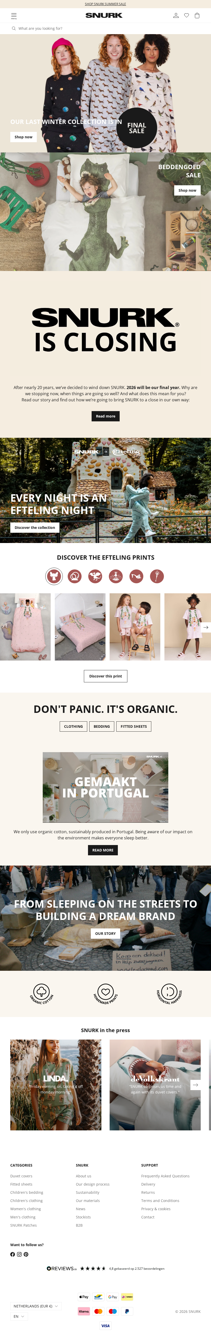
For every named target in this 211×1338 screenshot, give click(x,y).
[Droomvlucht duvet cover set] (25, 627)
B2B (79, 1225)
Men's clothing (23, 1217)
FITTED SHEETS (134, 726)
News (80, 1208)
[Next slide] (206, 627)
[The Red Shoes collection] (136, 576)
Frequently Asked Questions (165, 1176)
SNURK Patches (23, 1225)
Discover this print (105, 676)
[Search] (13, 28)
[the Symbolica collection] (157, 576)
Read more (105, 416)
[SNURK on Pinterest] (26, 1254)
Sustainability (87, 1192)
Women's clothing (25, 1208)
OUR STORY (105, 933)
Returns (148, 1192)
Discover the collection (35, 527)
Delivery (148, 1184)
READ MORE (102, 850)
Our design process (93, 1184)
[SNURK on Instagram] (19, 1254)
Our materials (88, 1200)
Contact (147, 1217)
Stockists (83, 1217)
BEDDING (102, 726)
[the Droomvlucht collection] (54, 576)
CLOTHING (73, 726)
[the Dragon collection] (95, 576)
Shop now (23, 136)
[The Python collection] (74, 576)
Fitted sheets (21, 1184)
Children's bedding (26, 1192)
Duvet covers (21, 1176)
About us (83, 1176)
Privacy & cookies (156, 1208)
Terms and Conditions (160, 1200)
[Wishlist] (186, 15)
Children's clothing (26, 1200)
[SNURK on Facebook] (12, 1254)
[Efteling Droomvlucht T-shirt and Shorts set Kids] (135, 627)
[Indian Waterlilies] (116, 576)
